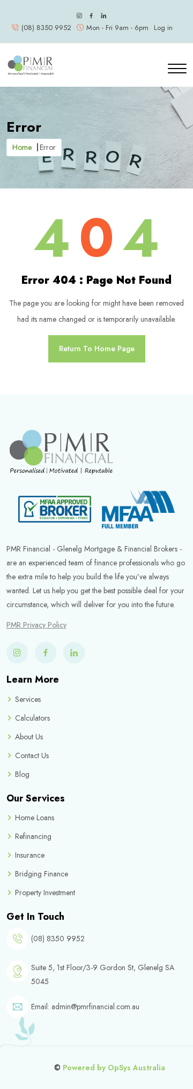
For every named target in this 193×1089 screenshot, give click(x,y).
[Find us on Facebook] (91, 16)
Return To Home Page (97, 348)
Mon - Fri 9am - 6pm (117, 27)
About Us (29, 736)
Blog (22, 774)
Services (28, 699)
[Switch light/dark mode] (115, 16)
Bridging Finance (41, 873)
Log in (163, 27)
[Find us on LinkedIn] (103, 16)
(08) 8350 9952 (46, 27)
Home (22, 147)
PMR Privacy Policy (36, 624)
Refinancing (33, 836)
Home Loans (34, 817)
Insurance (29, 855)
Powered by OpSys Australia (114, 1067)
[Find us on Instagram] (79, 16)
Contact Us (32, 755)
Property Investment (45, 892)
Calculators (32, 718)
